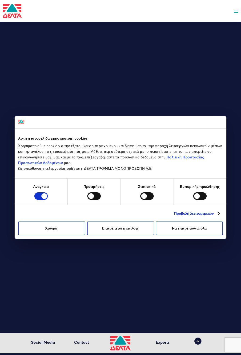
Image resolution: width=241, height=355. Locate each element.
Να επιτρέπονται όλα (189, 228)
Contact (81, 342)
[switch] (94, 196)
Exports (162, 342)
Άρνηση (51, 228)
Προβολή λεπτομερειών (194, 213)
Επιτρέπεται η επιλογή (120, 228)
